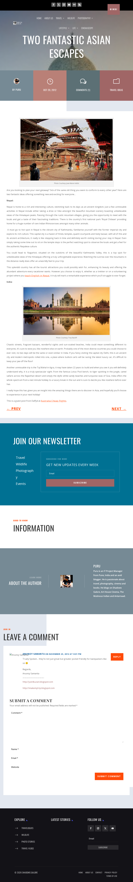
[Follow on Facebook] (53, 5)
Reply (117, 656)
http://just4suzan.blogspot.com (38, 681)
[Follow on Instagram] (64, 5)
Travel (59, 18)
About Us (48, 18)
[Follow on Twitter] (105, 828)
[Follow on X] (59, 5)
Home (39, 18)
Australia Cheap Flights (53, 400)
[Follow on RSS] (79, 5)
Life (74, 28)
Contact (98, 872)
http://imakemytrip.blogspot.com (39, 688)
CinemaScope (87, 28)
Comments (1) (83, 90)
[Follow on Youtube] (69, 5)
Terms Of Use (111, 876)
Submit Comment (109, 776)
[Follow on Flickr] (74, 5)
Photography (84, 18)
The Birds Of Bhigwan (70, 854)
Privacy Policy (111, 872)
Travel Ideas (116, 90)
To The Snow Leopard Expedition (70, 828)
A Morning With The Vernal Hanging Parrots (69, 842)
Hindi (113, 9)
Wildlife (71, 18)
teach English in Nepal (37, 275)
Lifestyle (63, 28)
